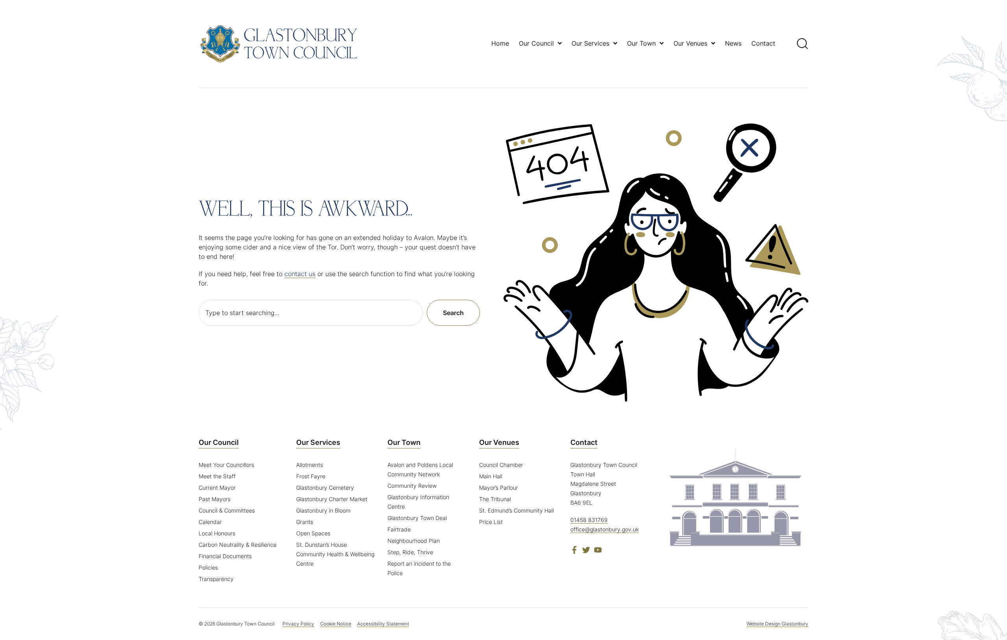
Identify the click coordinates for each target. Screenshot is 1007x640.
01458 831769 (589, 519)
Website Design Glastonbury (777, 624)
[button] (802, 43)
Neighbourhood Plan (413, 540)
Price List (491, 521)
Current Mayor (217, 487)
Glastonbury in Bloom (323, 510)
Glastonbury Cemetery (325, 487)
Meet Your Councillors (226, 464)
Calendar (210, 521)
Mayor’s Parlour (498, 487)
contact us (299, 274)
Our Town (404, 442)
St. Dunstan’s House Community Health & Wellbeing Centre (335, 554)
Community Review (412, 485)
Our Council (219, 442)
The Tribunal (495, 499)
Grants (304, 521)
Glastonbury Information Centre (418, 502)
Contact (584, 442)
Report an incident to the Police (419, 568)
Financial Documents (225, 556)
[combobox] (311, 313)
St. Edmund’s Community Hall (516, 510)
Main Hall (490, 476)
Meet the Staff (217, 476)
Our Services (318, 442)
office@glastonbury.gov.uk (604, 529)
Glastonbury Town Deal (417, 518)
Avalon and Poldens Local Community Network (420, 469)
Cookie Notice (335, 624)
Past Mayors (215, 499)
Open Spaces (313, 533)
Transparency (216, 578)
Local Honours (217, 533)
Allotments (309, 464)
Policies (208, 567)
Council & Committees (227, 510)
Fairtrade (399, 529)
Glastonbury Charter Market (331, 499)
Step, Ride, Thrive (410, 552)
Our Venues (499, 442)
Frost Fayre (310, 476)
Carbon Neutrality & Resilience (238, 544)
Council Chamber (501, 464)
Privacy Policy (298, 624)
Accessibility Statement (383, 624)
